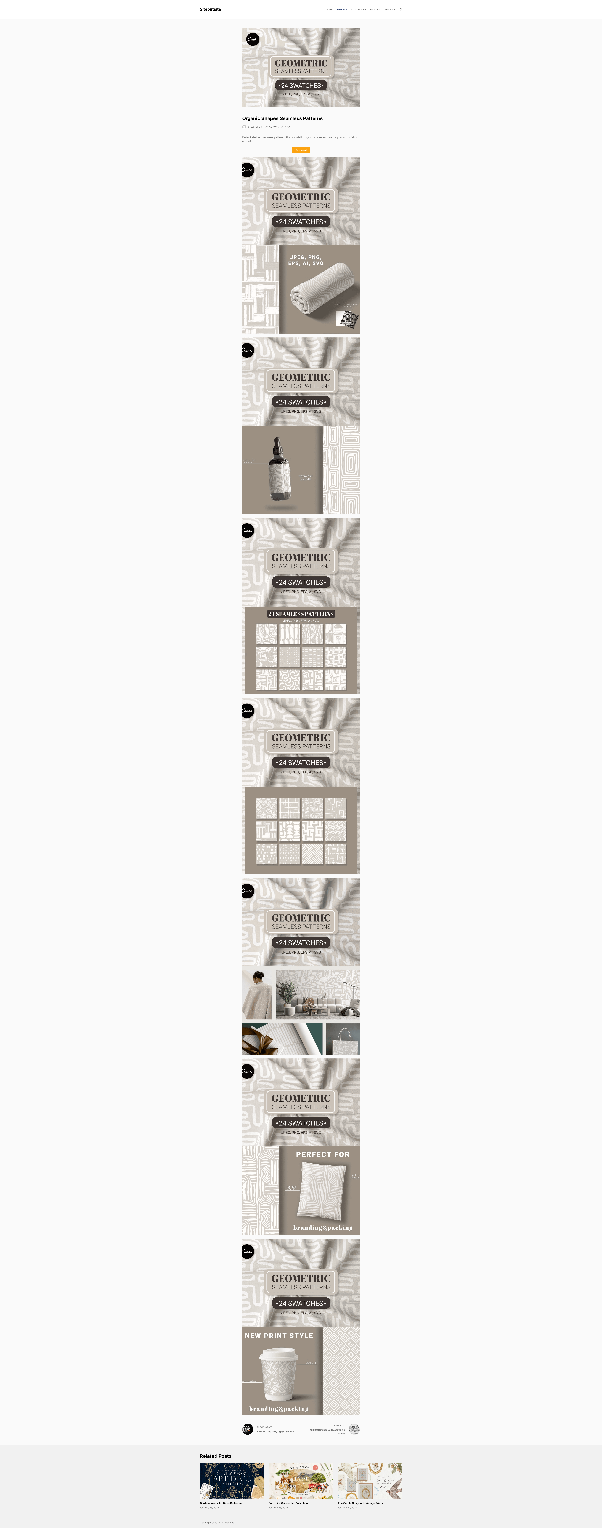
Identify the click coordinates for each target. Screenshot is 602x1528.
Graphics (285, 127)
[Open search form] (401, 9)
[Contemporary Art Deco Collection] (232, 1481)
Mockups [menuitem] (375, 9)
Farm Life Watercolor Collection (288, 1503)
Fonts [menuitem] (330, 9)
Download (301, 150)
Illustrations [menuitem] (358, 9)
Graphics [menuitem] (342, 9)
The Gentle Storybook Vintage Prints (360, 1503)
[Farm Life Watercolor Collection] (301, 1481)
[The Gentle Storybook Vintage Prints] (370, 1481)
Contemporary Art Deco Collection (221, 1503)
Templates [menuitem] (389, 9)
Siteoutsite (210, 9)
